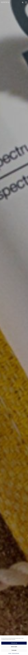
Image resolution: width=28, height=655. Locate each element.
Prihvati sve (14, 643)
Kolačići (9, 653)
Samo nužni (14, 646)
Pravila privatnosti (15, 653)
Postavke (14, 650)
